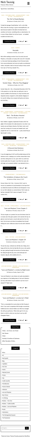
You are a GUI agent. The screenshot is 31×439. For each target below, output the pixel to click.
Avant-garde (5, 358)
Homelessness (10, 79)
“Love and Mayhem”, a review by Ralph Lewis (15, 270)
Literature (4, 389)
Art (3, 355)
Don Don (4, 366)
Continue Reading (9, 41)
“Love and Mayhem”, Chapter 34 (15, 239)
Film (3, 378)
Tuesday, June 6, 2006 (19, 300)
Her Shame (5, 333)
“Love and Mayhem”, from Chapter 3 (15, 208)
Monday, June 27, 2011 (19, 117)
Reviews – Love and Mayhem (9, 406)
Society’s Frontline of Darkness (10, 338)
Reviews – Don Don (7, 400)
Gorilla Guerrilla (6, 381)
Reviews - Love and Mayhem (20, 266)
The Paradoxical (18, 16)
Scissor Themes (10, 436)
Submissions (5, 412)
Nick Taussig (7, 2)
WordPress (27, 436)
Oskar (4, 336)
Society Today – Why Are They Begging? (15, 83)
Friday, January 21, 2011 (19, 179)
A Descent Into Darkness (15, 148)
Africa (3, 352)
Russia (3, 409)
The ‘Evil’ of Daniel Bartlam (15, 19)
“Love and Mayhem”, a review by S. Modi (15, 298)
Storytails (15, 50)
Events (18, 47)
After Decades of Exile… (9, 341)
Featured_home (10, 15)
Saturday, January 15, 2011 (19, 242)
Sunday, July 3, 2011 (18, 85)
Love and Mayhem (25, 205)
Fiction (7, 205)
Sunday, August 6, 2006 (18, 272)
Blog (3, 15)
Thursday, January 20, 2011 (19, 210)
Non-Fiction (13, 113)
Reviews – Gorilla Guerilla (8, 403)
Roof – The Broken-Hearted (15, 115)
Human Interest (20, 15)
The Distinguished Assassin (8, 415)
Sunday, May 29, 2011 (19, 150)
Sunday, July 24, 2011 (19, 52)
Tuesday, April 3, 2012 (19, 21)
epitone (10, 21)
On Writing (13, 145)
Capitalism (4, 364)
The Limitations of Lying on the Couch (15, 177)
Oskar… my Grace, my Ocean (10, 330)
